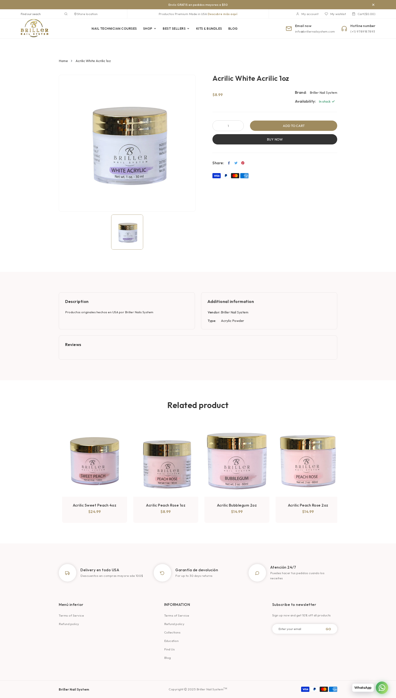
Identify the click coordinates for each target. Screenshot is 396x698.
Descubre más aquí (223, 14)
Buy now (275, 139)
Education (171, 641)
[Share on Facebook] (229, 163)
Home (63, 60)
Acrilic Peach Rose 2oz (305, 505)
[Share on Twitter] (236, 163)
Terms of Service (71, 615)
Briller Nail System (235, 312)
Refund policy (69, 624)
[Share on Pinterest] (243, 163)
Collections (172, 632)
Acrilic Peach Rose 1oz (162, 505)
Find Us (169, 649)
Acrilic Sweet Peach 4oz (91, 505)
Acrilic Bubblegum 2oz (234, 505)
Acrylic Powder (232, 321)
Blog (167, 658)
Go (328, 629)
